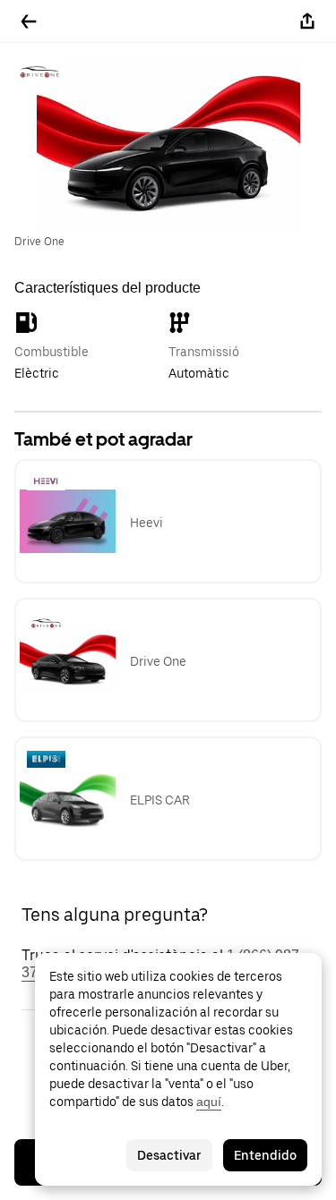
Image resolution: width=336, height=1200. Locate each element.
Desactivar (169, 1155)
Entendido (265, 1155)
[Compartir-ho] (307, 21)
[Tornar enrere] (28, 21)
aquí (208, 1101)
